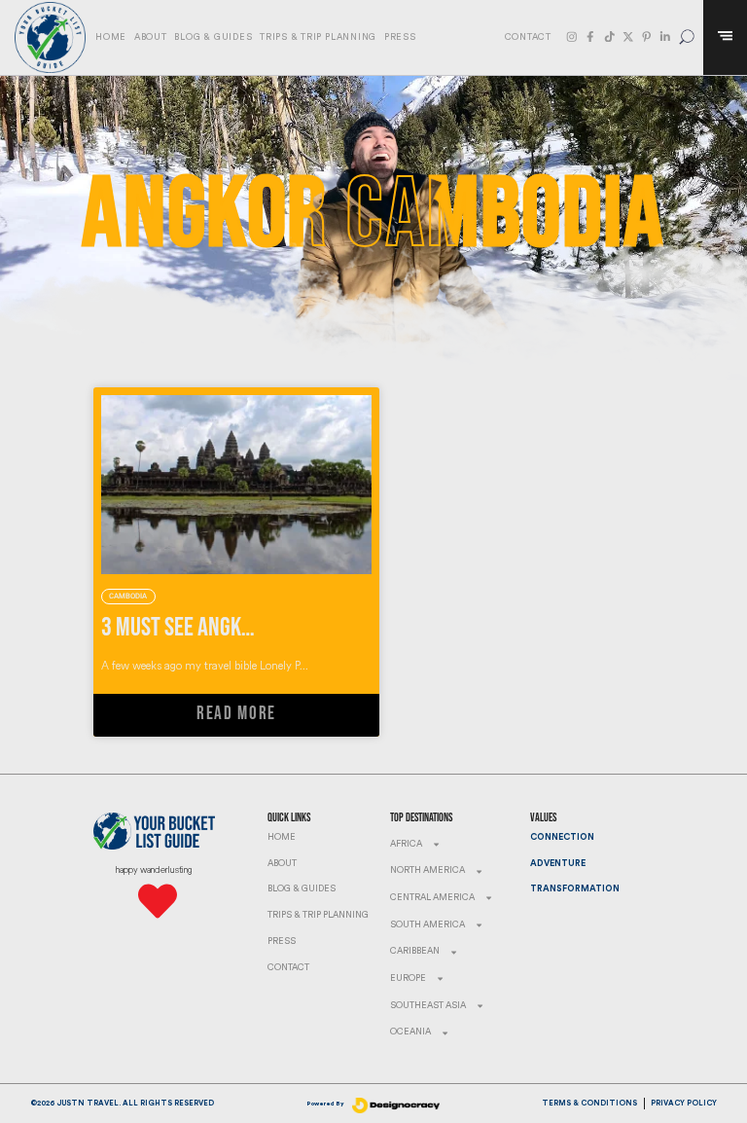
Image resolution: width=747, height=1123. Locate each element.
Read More (236, 714)
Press (400, 37)
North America (427, 870)
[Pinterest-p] (647, 37)
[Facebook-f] (590, 37)
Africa (406, 844)
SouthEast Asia (428, 1005)
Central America (432, 897)
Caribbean (415, 951)
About (150, 37)
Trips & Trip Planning (318, 37)
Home (110, 37)
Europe (408, 978)
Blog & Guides (213, 37)
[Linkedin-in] (665, 37)
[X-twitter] (628, 37)
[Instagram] (572, 37)
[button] (687, 37)
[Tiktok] (610, 37)
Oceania (410, 1032)
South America (427, 925)
